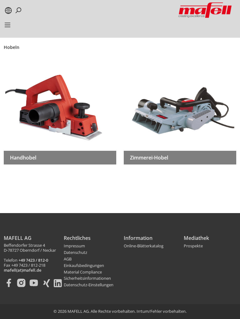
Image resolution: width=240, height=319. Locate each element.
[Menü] (7, 27)
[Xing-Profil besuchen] (47, 283)
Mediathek (196, 238)
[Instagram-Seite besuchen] (22, 283)
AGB (68, 259)
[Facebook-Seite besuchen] (10, 283)
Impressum (74, 246)
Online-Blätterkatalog (143, 246)
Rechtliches (77, 238)
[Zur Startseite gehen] (205, 10)
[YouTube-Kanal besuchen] (35, 283)
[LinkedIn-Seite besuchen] (60, 283)
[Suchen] (18, 10)
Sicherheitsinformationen (87, 278)
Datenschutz (75, 252)
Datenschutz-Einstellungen (88, 285)
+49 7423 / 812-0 (33, 260)
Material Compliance (83, 272)
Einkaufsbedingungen (84, 265)
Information (138, 238)
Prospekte (193, 246)
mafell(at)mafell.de (22, 270)
